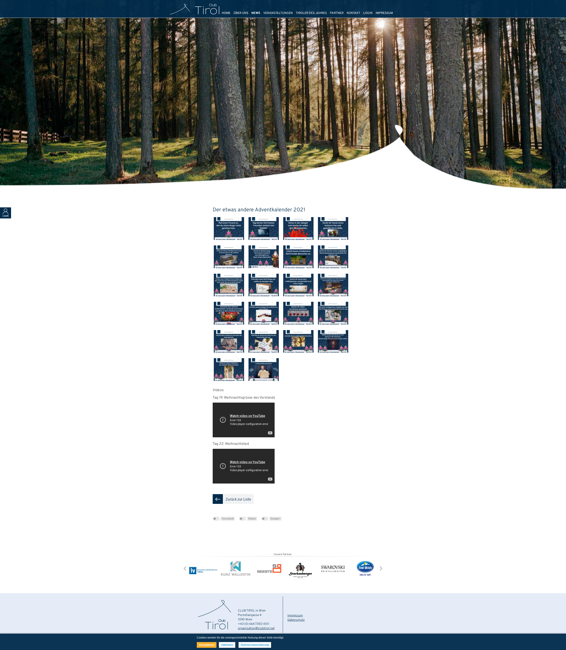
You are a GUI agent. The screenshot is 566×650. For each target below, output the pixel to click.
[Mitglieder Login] (5, 217)
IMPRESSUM (384, 13)
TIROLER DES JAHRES (311, 13)
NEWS (255, 13)
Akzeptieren (206, 644)
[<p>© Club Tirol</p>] (230, 243)
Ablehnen (227, 644)
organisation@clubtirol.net (256, 628)
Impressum (295, 616)
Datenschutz (296, 620)
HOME (226, 13)
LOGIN (368, 13)
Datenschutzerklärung (255, 644)
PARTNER (337, 13)
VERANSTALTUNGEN (278, 13)
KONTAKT (353, 13)
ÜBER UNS (240, 13)
